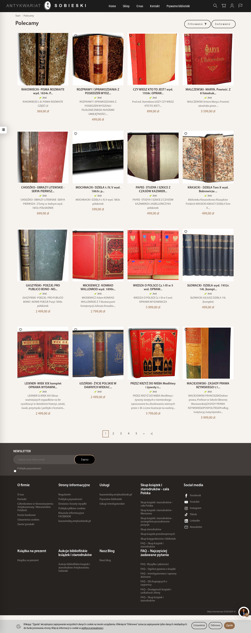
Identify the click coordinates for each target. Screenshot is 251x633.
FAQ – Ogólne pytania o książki (158, 569)
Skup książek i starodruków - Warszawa (157, 512)
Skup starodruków (151, 529)
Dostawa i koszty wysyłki (72, 504)
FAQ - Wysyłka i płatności (155, 564)
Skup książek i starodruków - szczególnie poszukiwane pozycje (157, 521)
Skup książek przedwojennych (158, 534)
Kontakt (155, 6)
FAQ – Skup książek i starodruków (152, 545)
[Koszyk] (223, 5)
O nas (139, 6)
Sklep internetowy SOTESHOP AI (221, 612)
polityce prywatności (92, 628)
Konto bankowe (26, 515)
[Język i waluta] (240, 5)
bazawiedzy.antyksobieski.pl (74, 521)
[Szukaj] (215, 5)
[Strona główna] (46, 5)
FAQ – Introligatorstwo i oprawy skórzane (159, 575)
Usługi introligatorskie (112, 504)
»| (151, 433)
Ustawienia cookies (28, 519)
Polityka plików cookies (71, 508)
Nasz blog (105, 560)
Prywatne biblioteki (178, 6)
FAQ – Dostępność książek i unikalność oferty (156, 591)
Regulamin (64, 494)
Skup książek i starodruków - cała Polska (157, 504)
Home (112, 6)
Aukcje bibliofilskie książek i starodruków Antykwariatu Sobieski (74, 567)
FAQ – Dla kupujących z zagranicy (154, 583)
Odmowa (215, 625)
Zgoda (229, 625)
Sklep (126, 6)
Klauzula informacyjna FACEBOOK (71, 515)
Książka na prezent (28, 560)
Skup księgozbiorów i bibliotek (158, 539)
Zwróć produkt (25, 524)
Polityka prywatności (29, 468)
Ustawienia (199, 625)
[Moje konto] (232, 5)
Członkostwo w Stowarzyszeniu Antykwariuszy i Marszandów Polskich (35, 507)
